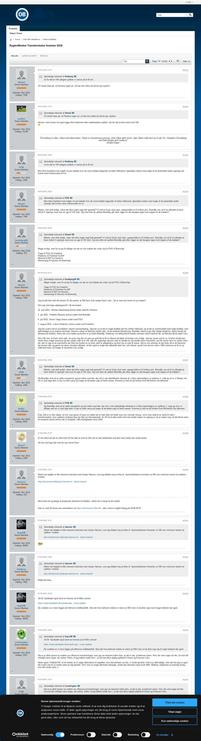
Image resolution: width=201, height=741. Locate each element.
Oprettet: (17, 92)
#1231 (185, 70)
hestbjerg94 (21, 240)
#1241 (185, 521)
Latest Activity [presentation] (29, 56)
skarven (21, 482)
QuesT (21, 445)
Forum (17, 39)
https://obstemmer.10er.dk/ (89, 508)
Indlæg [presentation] (14, 56)
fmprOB (21, 532)
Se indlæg (75, 76)
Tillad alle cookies (175, 702)
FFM (21, 167)
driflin (21, 409)
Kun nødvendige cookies (174, 721)
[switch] (91, 734)
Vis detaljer (162, 734)
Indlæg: (18, 95)
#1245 (185, 680)
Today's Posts (15, 33)
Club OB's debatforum (31, 39)
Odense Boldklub (49, 39)
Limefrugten (21, 642)
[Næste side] (171, 61)
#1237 (185, 360)
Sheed (21, 82)
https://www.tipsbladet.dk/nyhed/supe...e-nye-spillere (62, 603)
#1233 (185, 155)
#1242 (185, 557)
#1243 (185, 594)
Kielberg (21, 569)
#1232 (185, 107)
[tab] (14, 56)
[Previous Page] (169, 61)
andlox (21, 118)
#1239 (185, 433)
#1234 (185, 192)
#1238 (185, 397)
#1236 (185, 273)
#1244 (185, 630)
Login (188, 2)
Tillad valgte (174, 711)
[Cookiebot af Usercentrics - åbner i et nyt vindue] (20, 734)
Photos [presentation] (44, 56)
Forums (13, 28)
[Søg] (190, 15)
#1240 (185, 470)
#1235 (185, 228)
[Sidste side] (178, 62)
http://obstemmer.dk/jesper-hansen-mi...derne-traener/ (62, 481)
